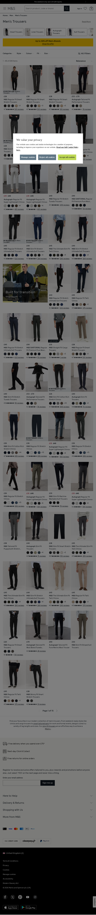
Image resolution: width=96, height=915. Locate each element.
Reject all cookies (47, 157)
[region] (48, 148)
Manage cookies (28, 157)
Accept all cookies (67, 157)
